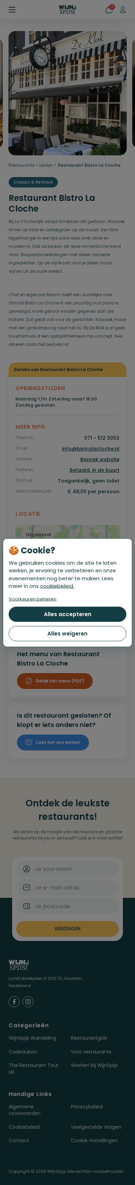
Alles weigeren (67, 633)
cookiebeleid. (57, 586)
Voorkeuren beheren (32, 598)
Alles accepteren (67, 614)
